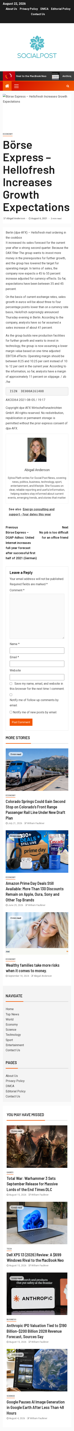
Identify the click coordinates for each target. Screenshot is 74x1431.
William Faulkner (35, 823)
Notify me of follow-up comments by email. (34, 702)
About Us (11, 8)
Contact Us (38, 14)
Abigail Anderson (16, 218)
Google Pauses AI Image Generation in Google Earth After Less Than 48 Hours (36, 1407)
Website (15, 670)
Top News (12, 1014)
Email (14, 657)
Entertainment (15, 1045)
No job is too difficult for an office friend (53, 532)
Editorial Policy (60, 8)
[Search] (67, 86)
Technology (13, 1035)
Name (15, 644)
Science (11, 1029)
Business (11, 1320)
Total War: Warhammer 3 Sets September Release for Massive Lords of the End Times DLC (32, 1184)
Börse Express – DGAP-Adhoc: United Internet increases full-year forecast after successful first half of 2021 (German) (21, 543)
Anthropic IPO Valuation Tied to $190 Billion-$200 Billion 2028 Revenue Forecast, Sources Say (37, 1331)
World (9, 1019)
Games (10, 1172)
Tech (9, 1249)
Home (10, 1009)
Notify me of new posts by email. (35, 712)
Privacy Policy (29, 8)
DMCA (44, 8)
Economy (8, 134)
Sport (9, 1040)
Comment (17, 590)
